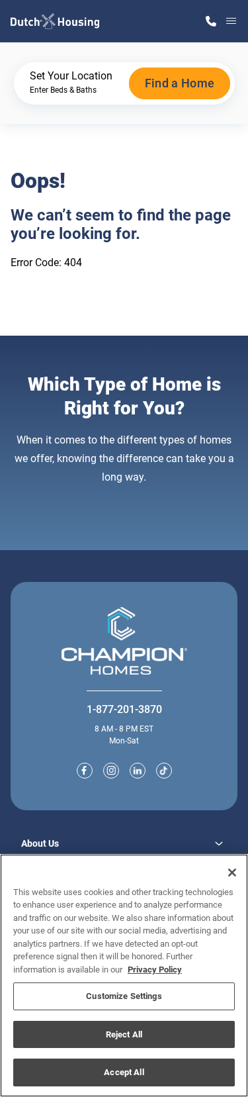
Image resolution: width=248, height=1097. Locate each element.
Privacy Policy (155, 970)
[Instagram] (111, 771)
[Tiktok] (164, 771)
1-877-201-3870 (124, 709)
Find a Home (180, 83)
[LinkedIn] (137, 771)
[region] (124, 975)
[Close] (232, 872)
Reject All (124, 1034)
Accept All (124, 1072)
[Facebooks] (85, 771)
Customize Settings (123, 996)
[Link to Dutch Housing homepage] (55, 21)
